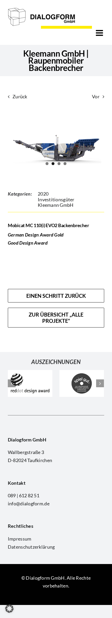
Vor (95, 96)
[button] (9, 608)
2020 (43, 194)
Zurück (20, 96)
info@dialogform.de (28, 503)
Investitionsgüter (56, 199)
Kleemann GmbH (56, 205)
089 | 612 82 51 (23, 495)
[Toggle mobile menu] (100, 33)
